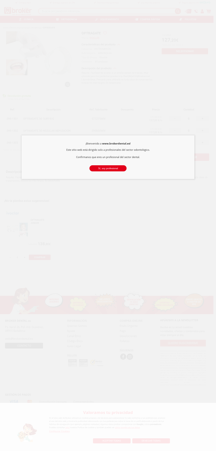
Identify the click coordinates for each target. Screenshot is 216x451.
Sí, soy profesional (108, 168)
